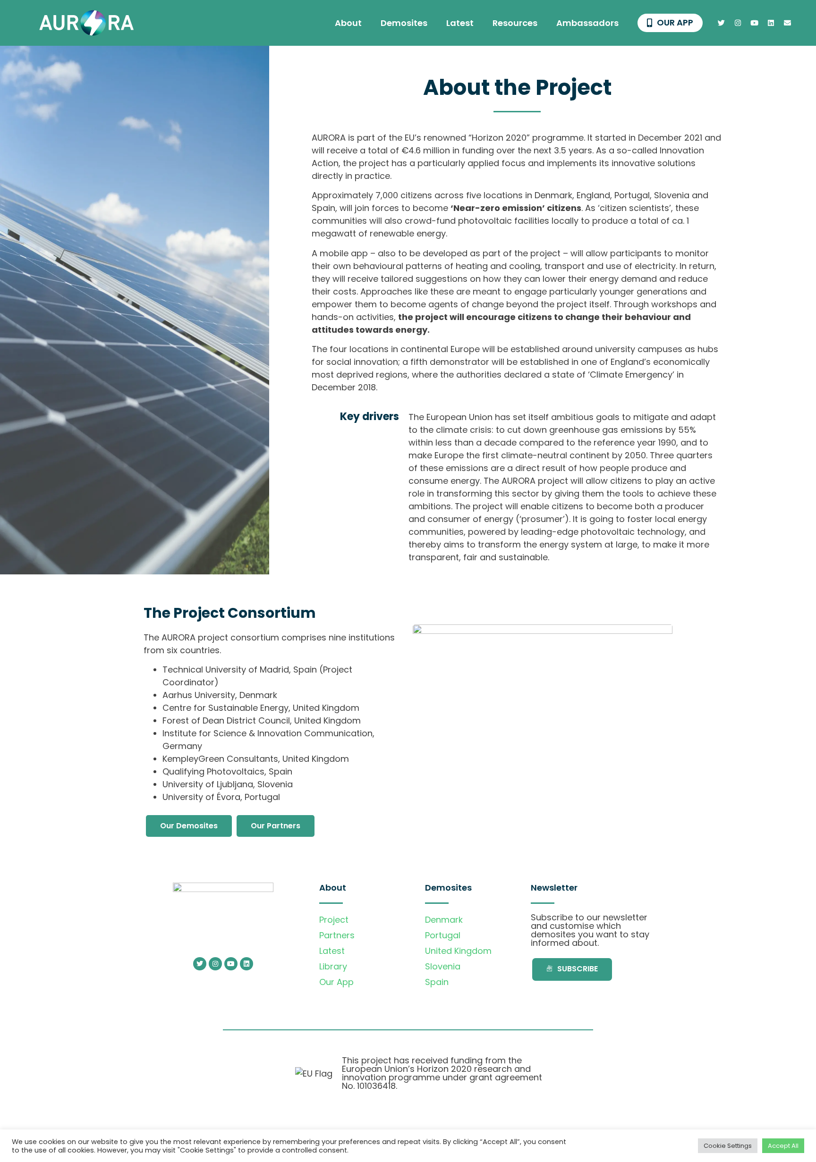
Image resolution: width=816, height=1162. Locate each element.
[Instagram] (738, 23)
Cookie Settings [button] (728, 1145)
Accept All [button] (783, 1145)
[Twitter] (721, 23)
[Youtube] (755, 23)
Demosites (404, 23)
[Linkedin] (771, 23)
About (348, 23)
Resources (515, 23)
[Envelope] (788, 23)
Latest (460, 23)
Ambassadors (587, 23)
